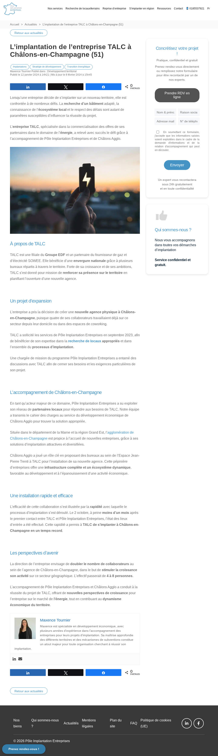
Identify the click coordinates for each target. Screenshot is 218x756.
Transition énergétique (78, 66)
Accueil (14, 24)
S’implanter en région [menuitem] (141, 8)
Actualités (31, 24)
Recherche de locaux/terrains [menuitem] (83, 8)
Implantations (20, 66)
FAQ (133, 723)
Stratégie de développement (46, 66)
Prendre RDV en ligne (177, 95)
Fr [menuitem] (208, 8)
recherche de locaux (84, 341)
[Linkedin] (14, 659)
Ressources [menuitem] (164, 8)
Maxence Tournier (20, 71)
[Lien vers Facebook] (199, 723)
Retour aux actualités (28, 33)
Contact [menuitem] (178, 8)
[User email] (20, 659)
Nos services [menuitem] (55, 8)
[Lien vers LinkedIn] (187, 723)
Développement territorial (62, 71)
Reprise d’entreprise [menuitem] (114, 8)
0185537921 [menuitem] (196, 8)
